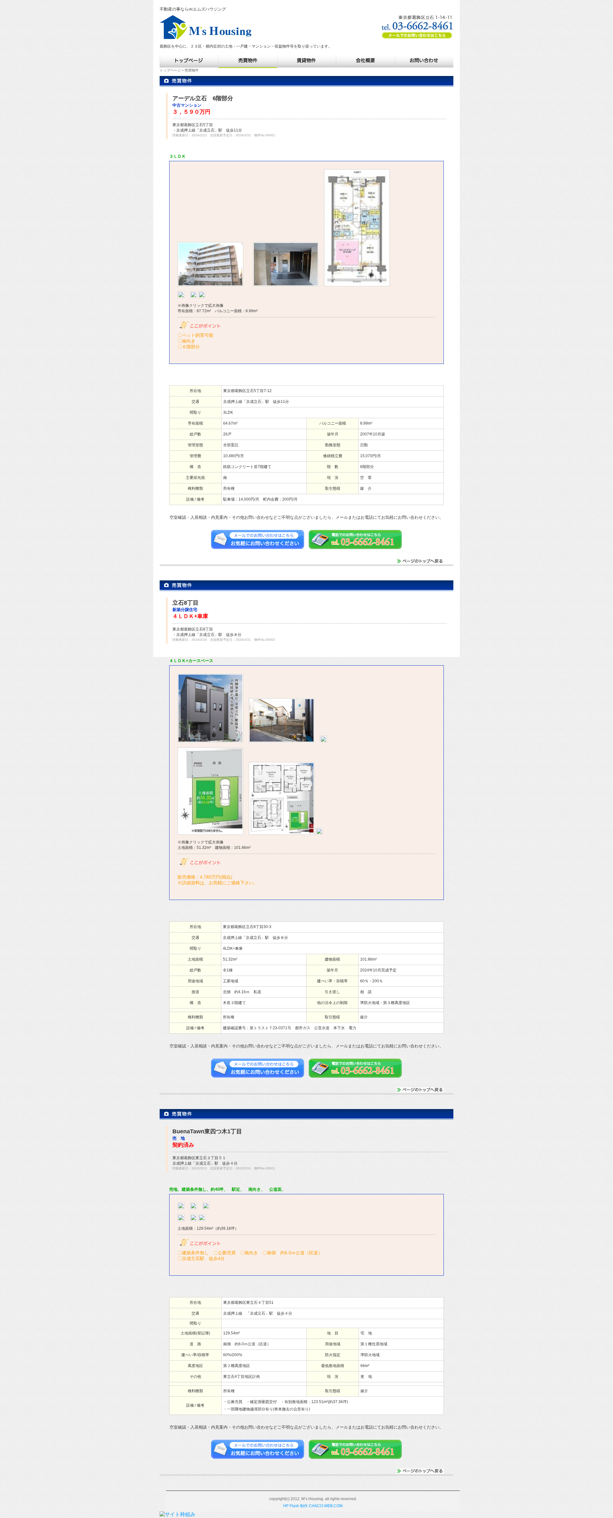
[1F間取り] (181, 296)
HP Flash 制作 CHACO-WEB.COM (313, 1506)
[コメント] (210, 285)
